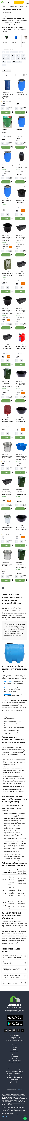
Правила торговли (14, 1079)
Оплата (14, 1049)
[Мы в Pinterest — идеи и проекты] (5, 1030)
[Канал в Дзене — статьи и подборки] (18, 1030)
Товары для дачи (12, 6)
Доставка (14, 1047)
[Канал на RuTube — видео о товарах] (22, 1030)
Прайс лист (14, 1054)
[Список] (26, 75)
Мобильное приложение (14, 1060)
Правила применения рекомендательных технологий (14, 1076)
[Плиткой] (24, 75)
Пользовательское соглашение (14, 1073)
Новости (14, 1058)
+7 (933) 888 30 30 (14, 1038)
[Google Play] (14, 1024)
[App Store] (14, 1018)
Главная (4, 6)
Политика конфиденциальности (14, 1071)
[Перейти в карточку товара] (7, 85)
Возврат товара (14, 1051)
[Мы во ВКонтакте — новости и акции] (10, 1030)
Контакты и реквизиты (14, 1062)
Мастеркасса (19, 1089)
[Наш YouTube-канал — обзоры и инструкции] (14, 1030)
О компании (14, 1056)
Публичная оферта (14, 1082)
